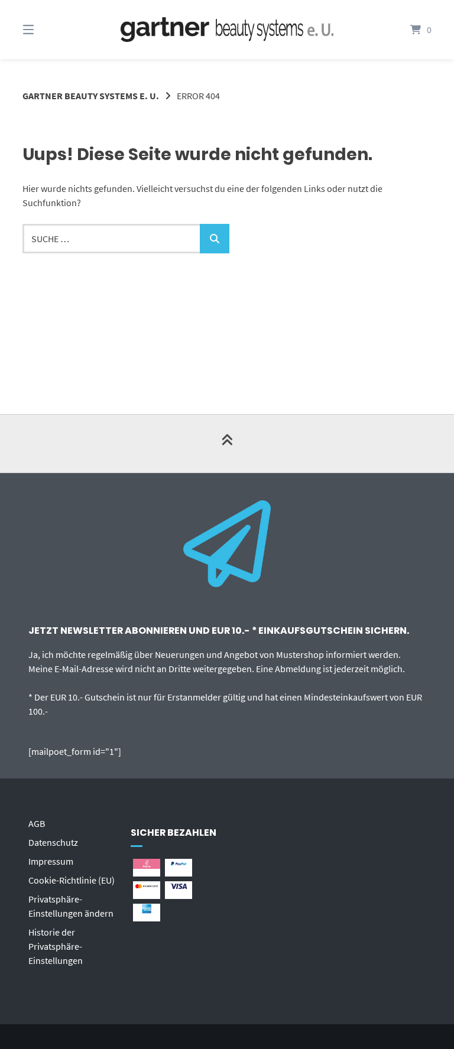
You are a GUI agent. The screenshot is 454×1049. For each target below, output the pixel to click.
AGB (36, 823)
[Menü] (49, 29)
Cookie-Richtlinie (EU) (71, 880)
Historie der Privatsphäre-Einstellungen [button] (55, 946)
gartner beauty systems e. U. (90, 96)
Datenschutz (53, 842)
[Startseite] (227, 29)
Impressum (50, 861)
